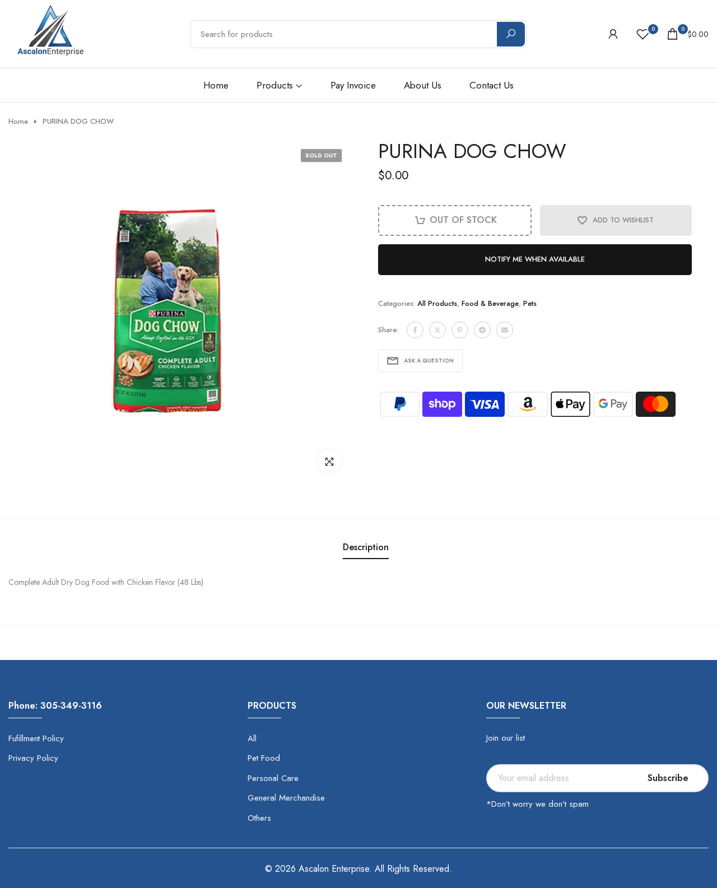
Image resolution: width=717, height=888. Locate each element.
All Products (437, 303)
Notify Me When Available (535, 259)
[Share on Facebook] (415, 330)
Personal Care (273, 778)
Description (366, 547)
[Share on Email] (504, 330)
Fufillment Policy (36, 738)
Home (216, 85)
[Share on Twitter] (437, 330)
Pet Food (264, 758)
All (252, 738)
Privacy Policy (33, 758)
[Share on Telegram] (482, 330)
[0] (643, 34)
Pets (530, 303)
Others (259, 818)
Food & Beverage (490, 303)
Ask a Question (429, 360)
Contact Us (491, 85)
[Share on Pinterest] (459, 330)
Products (275, 85)
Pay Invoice (353, 85)
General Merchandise (286, 798)
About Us (422, 85)
